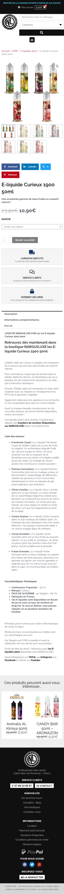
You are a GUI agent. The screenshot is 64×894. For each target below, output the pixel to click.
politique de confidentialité (15, 889)
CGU (27, 889)
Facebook (10, 660)
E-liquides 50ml (29, 51)
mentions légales (52, 886)
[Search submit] (41, 32)
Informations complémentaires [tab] (21, 319)
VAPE (15, 51)
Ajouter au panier (25, 240)
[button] (32, 39)
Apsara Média (53, 889)
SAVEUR (6, 219)
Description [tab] (10, 314)
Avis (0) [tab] (8, 325)
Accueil (5, 51)
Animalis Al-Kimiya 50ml (16, 726)
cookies (33, 889)
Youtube (35, 660)
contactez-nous (39, 886)
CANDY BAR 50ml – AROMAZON (47, 728)
